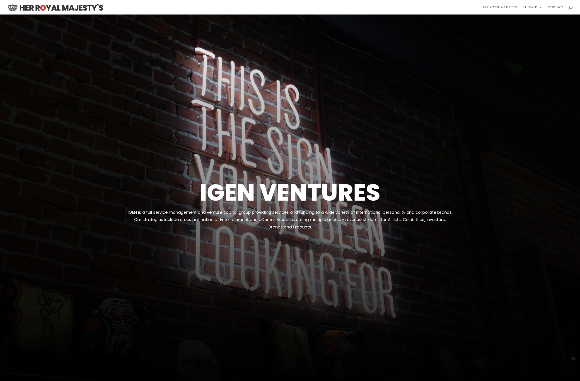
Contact (556, 8)
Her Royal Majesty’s (500, 8)
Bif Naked (530, 8)
